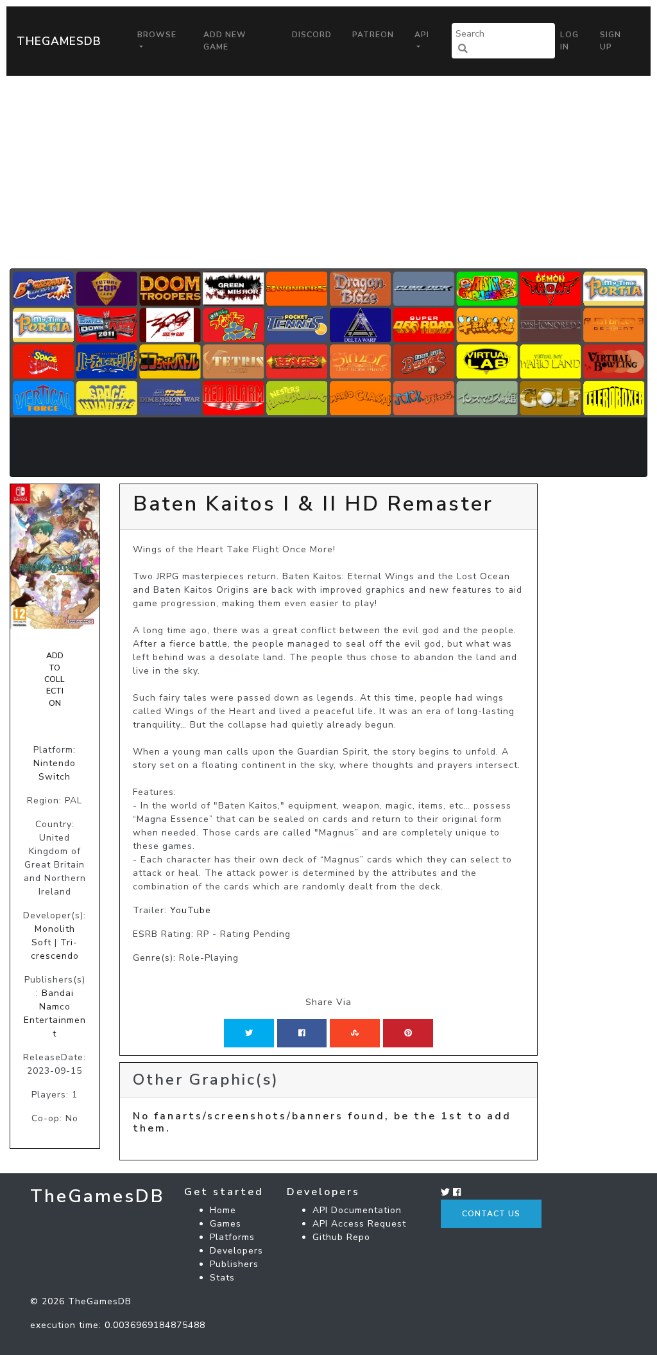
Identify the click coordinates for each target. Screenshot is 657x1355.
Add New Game (224, 40)
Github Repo (341, 1237)
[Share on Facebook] (302, 1033)
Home (223, 1210)
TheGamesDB (59, 41)
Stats (222, 1278)
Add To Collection (54, 679)
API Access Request (359, 1224)
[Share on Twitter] (249, 1033)
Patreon (373, 35)
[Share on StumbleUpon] (355, 1033)
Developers (236, 1251)
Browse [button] (156, 35)
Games (225, 1224)
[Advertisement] (328, 172)
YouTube (190, 910)
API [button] (421, 35)
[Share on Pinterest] (408, 1033)
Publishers (234, 1264)
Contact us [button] (491, 1214)
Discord (312, 35)
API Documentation (357, 1210)
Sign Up (610, 40)
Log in (569, 40)
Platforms (232, 1237)
